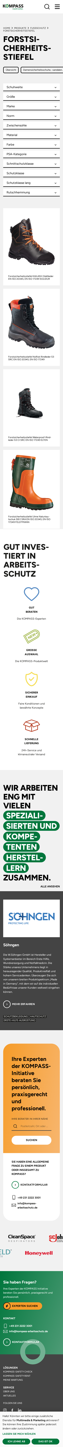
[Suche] (47, 6)
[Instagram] (5, 1411)
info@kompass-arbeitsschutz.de (27, 1205)
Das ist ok (45, 1441)
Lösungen (10, 1367)
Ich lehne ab (16, 1441)
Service (8, 1387)
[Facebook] (12, 1411)
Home (6, 28)
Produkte (20, 28)
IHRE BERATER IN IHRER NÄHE (30, 1119)
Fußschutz (38, 28)
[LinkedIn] (19, 1411)
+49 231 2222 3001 (29, 1197)
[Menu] (57, 7)
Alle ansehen (50, 886)
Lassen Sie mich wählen (19, 1433)
